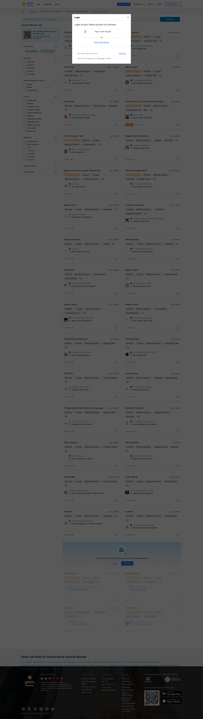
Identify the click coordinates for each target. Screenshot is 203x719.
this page (101, 58)
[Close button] (128, 17)
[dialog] (101, 39)
